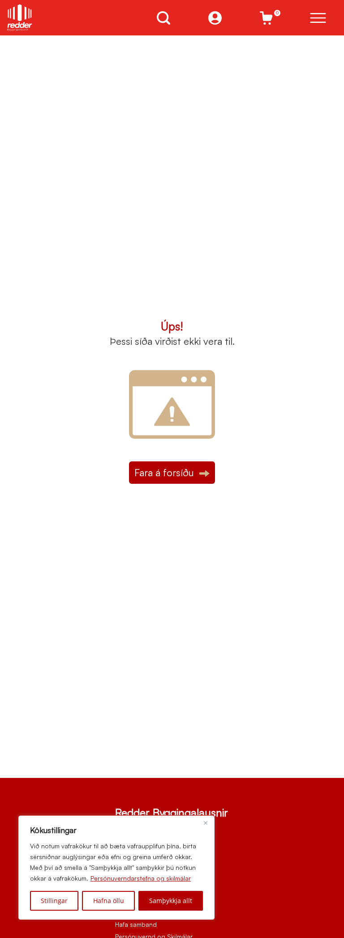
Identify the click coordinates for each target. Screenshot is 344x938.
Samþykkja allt (170, 900)
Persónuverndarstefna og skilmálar (140, 878)
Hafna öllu (108, 900)
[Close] (205, 822)
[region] (116, 867)
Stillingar (54, 900)
